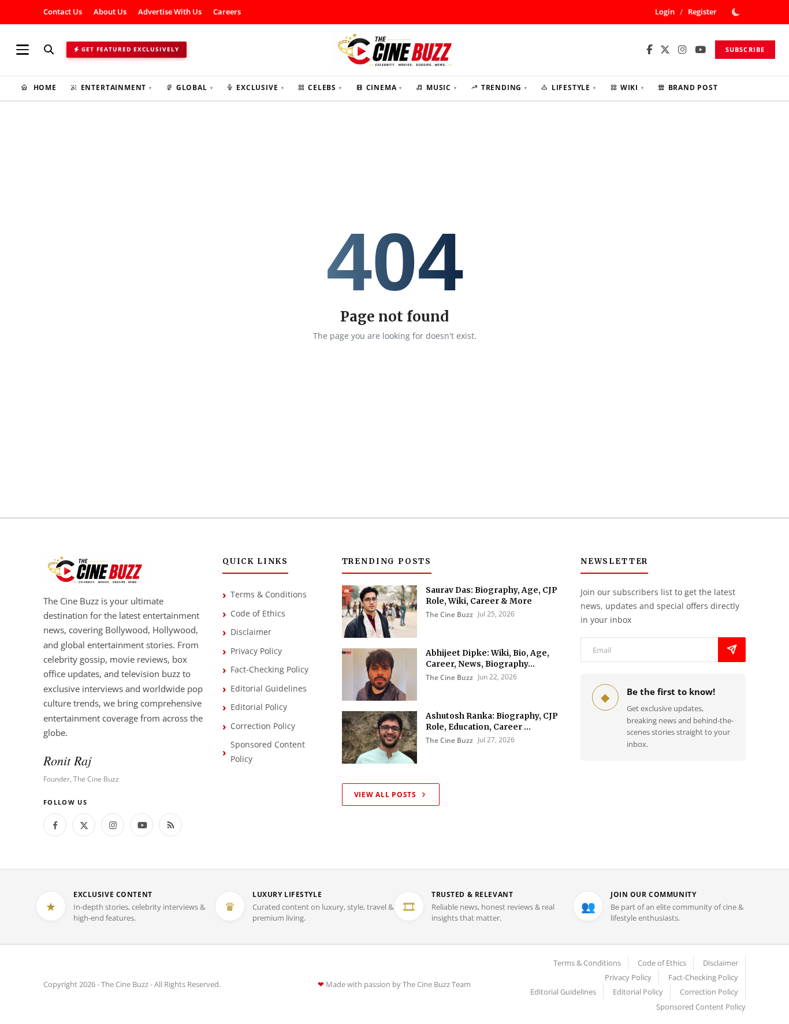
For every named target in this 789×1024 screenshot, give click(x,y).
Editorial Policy (258, 706)
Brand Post (693, 87)
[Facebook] (649, 50)
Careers (227, 11)
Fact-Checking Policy (269, 669)
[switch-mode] (737, 12)
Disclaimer (250, 631)
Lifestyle (574, 87)
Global (194, 87)
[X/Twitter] (665, 50)
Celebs (325, 87)
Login (665, 11)
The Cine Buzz (449, 614)
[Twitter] (83, 824)
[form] (732, 650)
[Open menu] (22, 49)
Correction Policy (262, 725)
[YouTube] (700, 50)
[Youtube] (141, 824)
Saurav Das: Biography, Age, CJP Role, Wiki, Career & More (491, 595)
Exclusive (260, 87)
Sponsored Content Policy (267, 751)
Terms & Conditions (268, 594)
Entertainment (116, 87)
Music (441, 87)
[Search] (48, 49)
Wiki (632, 87)
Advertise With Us (170, 11)
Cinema (384, 87)
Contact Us (62, 11)
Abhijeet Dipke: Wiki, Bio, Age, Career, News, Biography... (487, 658)
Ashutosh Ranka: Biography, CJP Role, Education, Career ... (492, 721)
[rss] (170, 824)
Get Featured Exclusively (130, 49)
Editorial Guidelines (268, 688)
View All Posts (385, 794)
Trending (504, 87)
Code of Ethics (257, 613)
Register (702, 11)
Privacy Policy (256, 650)
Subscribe (745, 49)
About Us (110, 11)
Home (44, 87)
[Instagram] (682, 50)
